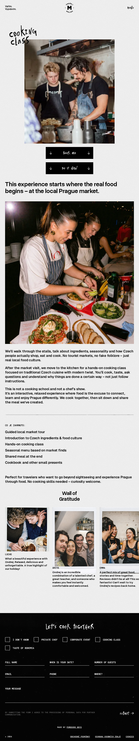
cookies (130, 736)
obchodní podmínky (80, 736)
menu (130, 8)
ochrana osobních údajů (108, 736)
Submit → (127, 713)
